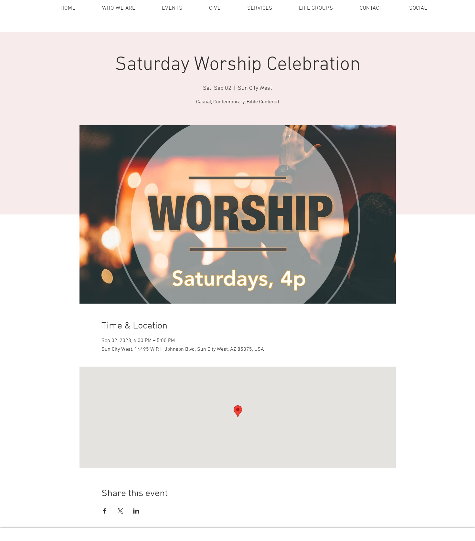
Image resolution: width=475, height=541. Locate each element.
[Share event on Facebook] (104, 511)
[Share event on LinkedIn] (136, 511)
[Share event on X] (120, 511)
